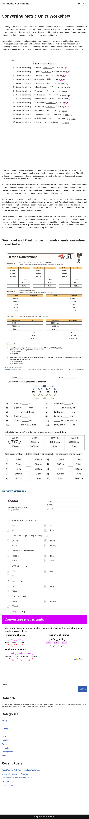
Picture (4, 744)
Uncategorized (7, 752)
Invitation (5, 740)
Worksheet (6, 756)
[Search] (79, 3)
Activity (4, 721)
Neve (35, 817)
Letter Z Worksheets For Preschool (15, 774)
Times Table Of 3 (8, 786)
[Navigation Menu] (83, 3)
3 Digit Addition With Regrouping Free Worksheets (21, 770)
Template (5, 748)
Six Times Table (8, 782)
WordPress (52, 817)
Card (3, 725)
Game (4, 736)
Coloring (5, 729)
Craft (3, 732)
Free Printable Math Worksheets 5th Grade (18, 778)
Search (4, 685)
